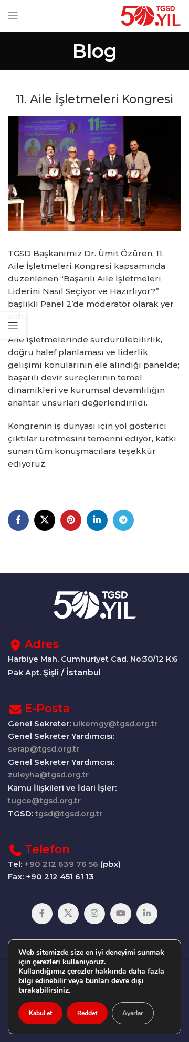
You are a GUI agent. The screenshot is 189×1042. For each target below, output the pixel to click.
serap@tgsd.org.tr (43, 749)
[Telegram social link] (123, 520)
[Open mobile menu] (13, 15)
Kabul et (40, 1013)
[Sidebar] (13, 325)
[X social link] (44, 520)
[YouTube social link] (120, 913)
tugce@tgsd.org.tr (44, 800)
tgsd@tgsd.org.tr (68, 813)
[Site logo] (151, 15)
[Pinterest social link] (70, 520)
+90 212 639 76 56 (61, 864)
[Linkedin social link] (97, 520)
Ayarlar (132, 1013)
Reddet (87, 1013)
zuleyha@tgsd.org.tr (48, 775)
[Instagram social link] (94, 913)
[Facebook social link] (18, 520)
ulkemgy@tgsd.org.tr (115, 724)
